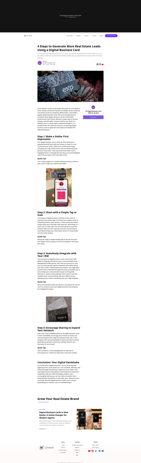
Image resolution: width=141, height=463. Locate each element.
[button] (70, 35)
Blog (77, 455)
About (101, 35)
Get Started (93, 117)
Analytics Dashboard (77, 445)
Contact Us (77, 450)
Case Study (63, 452)
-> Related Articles (43, 402)
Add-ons (63, 447)
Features (78, 35)
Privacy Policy (95, 447)
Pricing (94, 35)
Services (86, 35)
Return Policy (95, 445)
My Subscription (63, 450)
